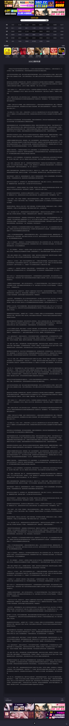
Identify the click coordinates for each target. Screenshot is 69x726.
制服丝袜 (40, 31)
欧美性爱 (33, 31)
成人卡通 (26, 31)
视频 (7, 28)
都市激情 (12, 37)
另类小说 (47, 37)
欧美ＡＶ (26, 28)
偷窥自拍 (12, 34)
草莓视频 (26, 41)
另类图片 (61, 34)
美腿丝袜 (40, 34)
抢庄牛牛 (61, 24)
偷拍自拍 (19, 31)
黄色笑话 (54, 37)
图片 (7, 34)
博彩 (7, 24)
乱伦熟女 (54, 31)
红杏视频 (40, 41)
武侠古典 (33, 37)
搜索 (46, 20)
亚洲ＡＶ (12, 28)
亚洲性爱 (12, 31)
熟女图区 (54, 34)
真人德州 (19, 24)
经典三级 (47, 31)
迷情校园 (40, 37)
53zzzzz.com (34, 18)
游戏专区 (33, 24)
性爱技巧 (61, 37)
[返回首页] (66, 724)
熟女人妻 (40, 28)
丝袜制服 (47, 28)
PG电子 (13, 24)
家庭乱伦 (19, 37)
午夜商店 (19, 41)
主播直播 (54, 28)
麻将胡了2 (41, 24)
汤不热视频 (34, 41)
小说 (7, 38)
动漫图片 (33, 34)
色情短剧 (47, 41)
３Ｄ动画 (33, 28)
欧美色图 (26, 34)
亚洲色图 (19, 34)
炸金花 (48, 24)
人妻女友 (26, 37)
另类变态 (61, 31)
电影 (7, 31)
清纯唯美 (47, 34)
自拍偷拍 (19, 28)
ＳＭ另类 (61, 28)
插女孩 (13, 41)
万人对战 (26, 24)
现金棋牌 (54, 24)
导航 (7, 41)
